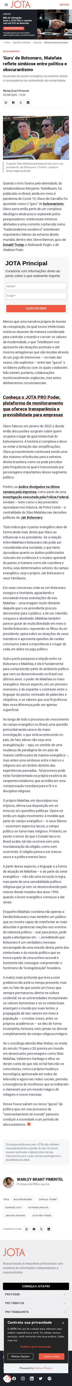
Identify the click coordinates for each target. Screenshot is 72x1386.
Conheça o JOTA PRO (36, 1286)
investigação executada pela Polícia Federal (35, 497)
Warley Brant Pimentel (16, 90)
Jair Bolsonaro (31, 517)
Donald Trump (13, 245)
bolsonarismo (53, 204)
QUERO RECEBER (36, 308)
